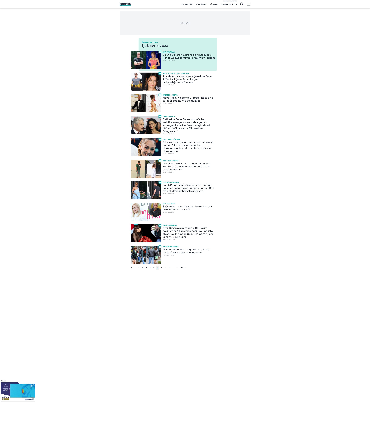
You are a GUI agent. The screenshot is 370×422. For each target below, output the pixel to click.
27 (182, 268)
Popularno (187, 4)
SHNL (215, 4)
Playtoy (233, 1)
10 (169, 268)
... (138, 268)
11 (173, 268)
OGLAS (185, 23)
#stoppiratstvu (229, 4)
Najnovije (201, 4)
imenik (226, 1)
